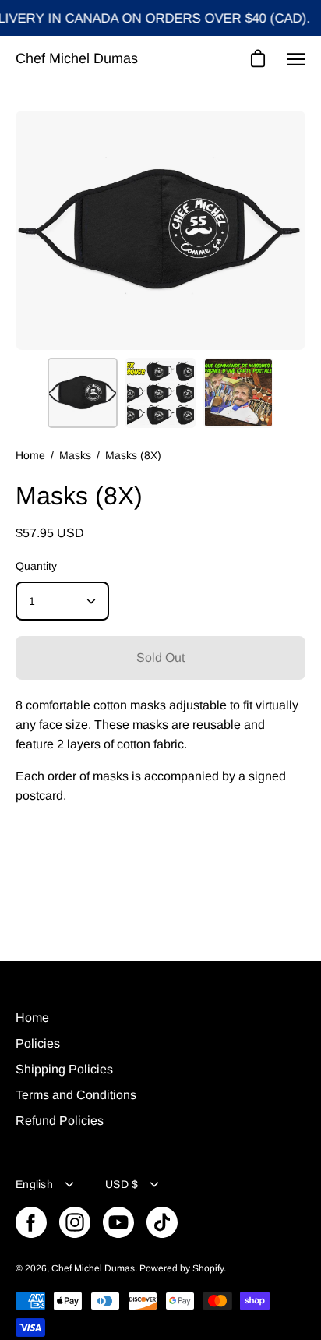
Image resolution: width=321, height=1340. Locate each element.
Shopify (208, 1268)
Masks (75, 455)
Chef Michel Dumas (77, 58)
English (34, 1184)
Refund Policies (60, 1120)
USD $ (121, 1184)
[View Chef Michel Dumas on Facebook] (31, 1222)
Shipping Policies (64, 1069)
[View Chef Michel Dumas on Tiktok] (162, 1222)
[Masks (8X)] (83, 393)
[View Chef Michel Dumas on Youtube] (118, 1222)
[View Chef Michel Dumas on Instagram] (74, 1222)
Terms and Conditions (76, 1094)
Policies (38, 1043)
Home (30, 455)
